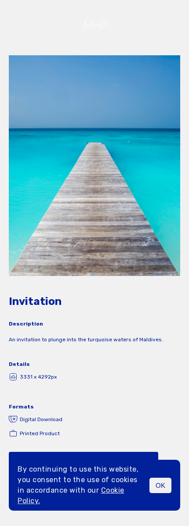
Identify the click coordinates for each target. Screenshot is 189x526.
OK (160, 485)
